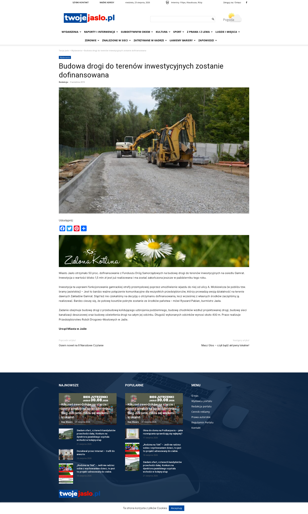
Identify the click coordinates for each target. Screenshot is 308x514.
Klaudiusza (192, 2)
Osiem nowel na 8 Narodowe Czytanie (81, 345)
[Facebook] (246, 2)
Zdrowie (90, 40)
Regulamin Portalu (202, 422)
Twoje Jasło (64, 50)
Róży (200, 2)
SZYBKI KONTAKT (81, 2)
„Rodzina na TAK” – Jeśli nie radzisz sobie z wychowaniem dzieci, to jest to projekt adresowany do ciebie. (96, 468)
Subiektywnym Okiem (135, 31)
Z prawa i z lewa (198, 31)
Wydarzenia (70, 31)
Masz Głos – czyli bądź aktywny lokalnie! (225, 345)
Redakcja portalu (201, 406)
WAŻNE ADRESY (107, 2)
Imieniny (175, 2)
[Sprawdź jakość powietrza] (167, 2)
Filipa (182, 2)
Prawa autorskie (201, 417)
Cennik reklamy (200, 411)
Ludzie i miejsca (226, 31)
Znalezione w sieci (115, 40)
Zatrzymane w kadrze (149, 40)
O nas (194, 395)
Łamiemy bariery (181, 40)
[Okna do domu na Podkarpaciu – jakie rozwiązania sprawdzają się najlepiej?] (132, 434)
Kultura (162, 31)
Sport (177, 31)
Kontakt (196, 427)
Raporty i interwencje (99, 31)
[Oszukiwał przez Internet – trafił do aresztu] (66, 454)
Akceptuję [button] (176, 508)
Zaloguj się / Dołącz (232, 2)
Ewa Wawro (67, 422)
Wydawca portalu (201, 401)
